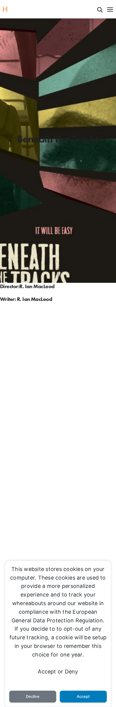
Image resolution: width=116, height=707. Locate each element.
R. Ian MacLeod (36, 286)
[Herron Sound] (5, 9)
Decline (33, 696)
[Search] (100, 9)
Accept (83, 696)
